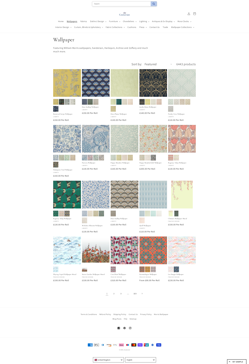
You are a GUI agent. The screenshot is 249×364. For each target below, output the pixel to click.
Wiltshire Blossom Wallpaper (92, 226)
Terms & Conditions (89, 314)
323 (135, 293)
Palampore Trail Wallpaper (62, 170)
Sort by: (137, 64)
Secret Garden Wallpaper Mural (93, 274)
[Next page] (142, 293)
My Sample (238, 362)
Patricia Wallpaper (88, 163)
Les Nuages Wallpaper (176, 274)
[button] (98, 21)
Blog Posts (117, 319)
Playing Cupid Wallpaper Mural (64, 274)
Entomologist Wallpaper (148, 274)
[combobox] (108, 359)
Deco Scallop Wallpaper (90, 107)
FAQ (125, 319)
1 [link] (107, 293)
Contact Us (133, 314)
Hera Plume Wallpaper (119, 114)
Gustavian (127, 350)
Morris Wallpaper (161, 314)
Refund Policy (105, 314)
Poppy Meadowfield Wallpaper (150, 163)
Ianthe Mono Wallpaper (147, 107)
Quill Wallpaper (145, 226)
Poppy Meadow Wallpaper (120, 163)
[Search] (154, 3)
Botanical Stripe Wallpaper (63, 114)
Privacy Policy (145, 314)
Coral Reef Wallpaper (118, 274)
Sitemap (133, 319)
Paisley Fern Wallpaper (176, 114)
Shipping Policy (119, 314)
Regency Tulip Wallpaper (177, 163)
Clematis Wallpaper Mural (177, 219)
